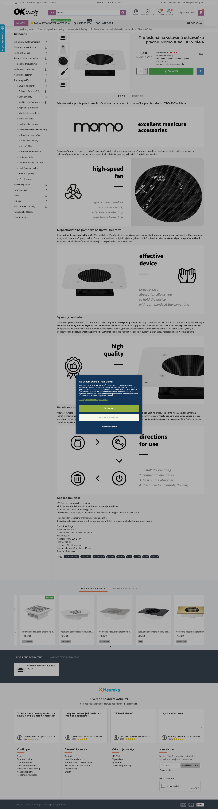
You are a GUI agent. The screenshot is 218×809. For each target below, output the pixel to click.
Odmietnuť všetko (109, 427)
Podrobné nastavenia (109, 417)
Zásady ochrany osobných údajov (93, 400)
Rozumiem (109, 408)
